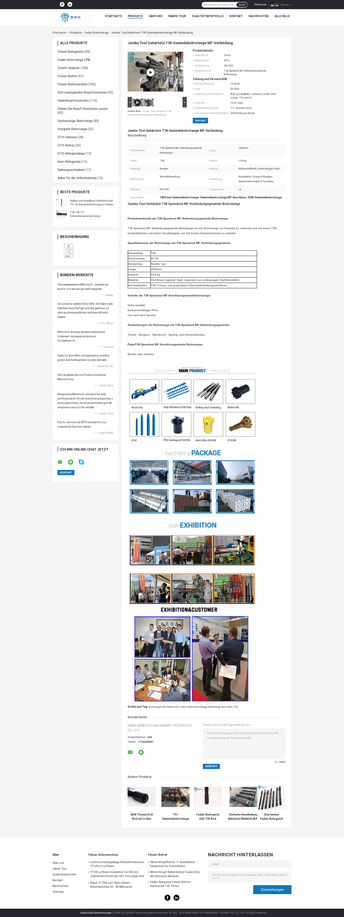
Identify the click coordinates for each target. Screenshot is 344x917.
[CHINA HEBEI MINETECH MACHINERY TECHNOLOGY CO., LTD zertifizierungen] (69, 251)
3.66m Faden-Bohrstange (193, 707)
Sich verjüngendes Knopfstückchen (82, 92)
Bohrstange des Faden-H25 (163, 707)
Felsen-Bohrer (67, 76)
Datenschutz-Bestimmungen (95, 912)
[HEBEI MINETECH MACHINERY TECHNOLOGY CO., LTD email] (62, 462)
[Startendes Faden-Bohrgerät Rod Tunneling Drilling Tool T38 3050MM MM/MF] (271, 797)
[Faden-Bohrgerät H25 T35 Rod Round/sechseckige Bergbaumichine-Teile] (208, 797)
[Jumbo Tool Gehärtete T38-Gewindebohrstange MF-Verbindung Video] (150, 72)
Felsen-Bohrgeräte (71, 52)
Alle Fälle (282, 16)
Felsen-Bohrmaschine (73, 84)
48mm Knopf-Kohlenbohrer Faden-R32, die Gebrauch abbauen (175, 874)
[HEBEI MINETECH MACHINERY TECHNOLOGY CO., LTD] (70, 17)
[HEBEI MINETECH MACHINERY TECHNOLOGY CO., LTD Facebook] (62, 4)
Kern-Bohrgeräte (69, 162)
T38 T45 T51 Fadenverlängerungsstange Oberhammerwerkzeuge (85, 216)
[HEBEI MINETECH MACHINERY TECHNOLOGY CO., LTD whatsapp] (73, 462)
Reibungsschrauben (71, 170)
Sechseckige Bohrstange (75, 121)
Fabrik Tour (177, 16)
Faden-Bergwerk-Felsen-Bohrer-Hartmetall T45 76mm (171, 884)
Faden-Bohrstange (96, 32)
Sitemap (58, 891)
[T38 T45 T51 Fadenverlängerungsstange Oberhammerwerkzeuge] (61, 214)
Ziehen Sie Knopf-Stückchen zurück (83, 109)
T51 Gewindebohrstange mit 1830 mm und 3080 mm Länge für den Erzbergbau (175, 817)
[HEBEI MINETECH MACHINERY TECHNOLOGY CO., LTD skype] (84, 462)
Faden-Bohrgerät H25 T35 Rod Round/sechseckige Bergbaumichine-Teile (207, 817)
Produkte (135, 16)
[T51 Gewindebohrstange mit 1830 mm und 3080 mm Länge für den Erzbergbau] (175, 797)
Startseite (113, 16)
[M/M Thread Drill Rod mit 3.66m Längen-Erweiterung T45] (142, 797)
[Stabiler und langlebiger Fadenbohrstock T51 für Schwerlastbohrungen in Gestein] (61, 202)
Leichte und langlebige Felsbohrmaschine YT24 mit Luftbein (117, 864)
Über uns (155, 16)
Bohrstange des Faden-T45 (223, 707)
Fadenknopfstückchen (73, 100)
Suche (241, 4)
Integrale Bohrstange (72, 129)
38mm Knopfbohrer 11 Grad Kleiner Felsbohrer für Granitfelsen (172, 864)
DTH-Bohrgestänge (71, 153)
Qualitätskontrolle (208, 16)
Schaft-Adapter (69, 68)
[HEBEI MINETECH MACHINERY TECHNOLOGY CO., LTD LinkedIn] (69, 4)
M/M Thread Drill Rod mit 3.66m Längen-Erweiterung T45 (142, 817)
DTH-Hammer (67, 137)
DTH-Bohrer (66, 145)
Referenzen (260, 4)
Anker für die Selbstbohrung (77, 178)
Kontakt (236, 16)
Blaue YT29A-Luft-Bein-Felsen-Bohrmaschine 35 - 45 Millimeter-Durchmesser (111, 885)
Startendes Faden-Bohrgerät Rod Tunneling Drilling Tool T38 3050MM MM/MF (271, 817)
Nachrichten (259, 16)
